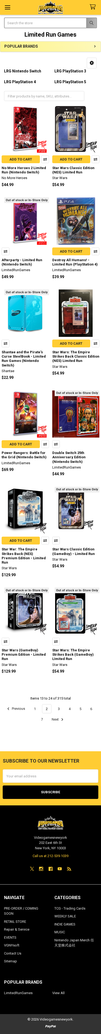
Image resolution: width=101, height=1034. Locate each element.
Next (56, 719)
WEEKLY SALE (65, 916)
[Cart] (93, 7)
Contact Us (12, 953)
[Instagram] (41, 869)
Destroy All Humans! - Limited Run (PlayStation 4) (75, 262)
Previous (18, 709)
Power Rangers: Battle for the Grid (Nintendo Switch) (24, 455)
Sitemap (10, 961)
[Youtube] (60, 869)
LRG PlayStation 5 (70, 82)
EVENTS (10, 937)
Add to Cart (20, 159)
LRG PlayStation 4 (20, 82)
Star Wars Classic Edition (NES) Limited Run (73, 170)
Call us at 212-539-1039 (50, 856)
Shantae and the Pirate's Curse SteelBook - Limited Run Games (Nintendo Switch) (24, 358)
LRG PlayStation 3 (70, 71)
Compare (45, 159)
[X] (32, 869)
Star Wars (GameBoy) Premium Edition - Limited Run (24, 654)
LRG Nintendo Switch (22, 71)
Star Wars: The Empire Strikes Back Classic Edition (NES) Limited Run (75, 356)
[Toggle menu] (7, 7)
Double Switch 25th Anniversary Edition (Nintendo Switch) (69, 457)
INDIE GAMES (64, 924)
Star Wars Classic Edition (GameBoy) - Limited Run (73, 551)
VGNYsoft (11, 945)
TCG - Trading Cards (69, 908)
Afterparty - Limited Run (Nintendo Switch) (22, 262)
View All (58, 993)
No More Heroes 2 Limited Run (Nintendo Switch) (24, 170)
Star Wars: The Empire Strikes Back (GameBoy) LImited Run (73, 654)
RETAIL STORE (15, 922)
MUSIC (59, 932)
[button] (92, 63)
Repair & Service (16, 929)
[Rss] (69, 869)
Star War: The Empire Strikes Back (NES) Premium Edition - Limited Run (24, 555)
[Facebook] (50, 869)
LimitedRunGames (18, 993)
